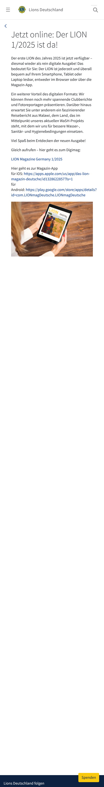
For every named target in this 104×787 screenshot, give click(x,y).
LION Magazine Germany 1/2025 (36, 159)
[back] (5, 26)
